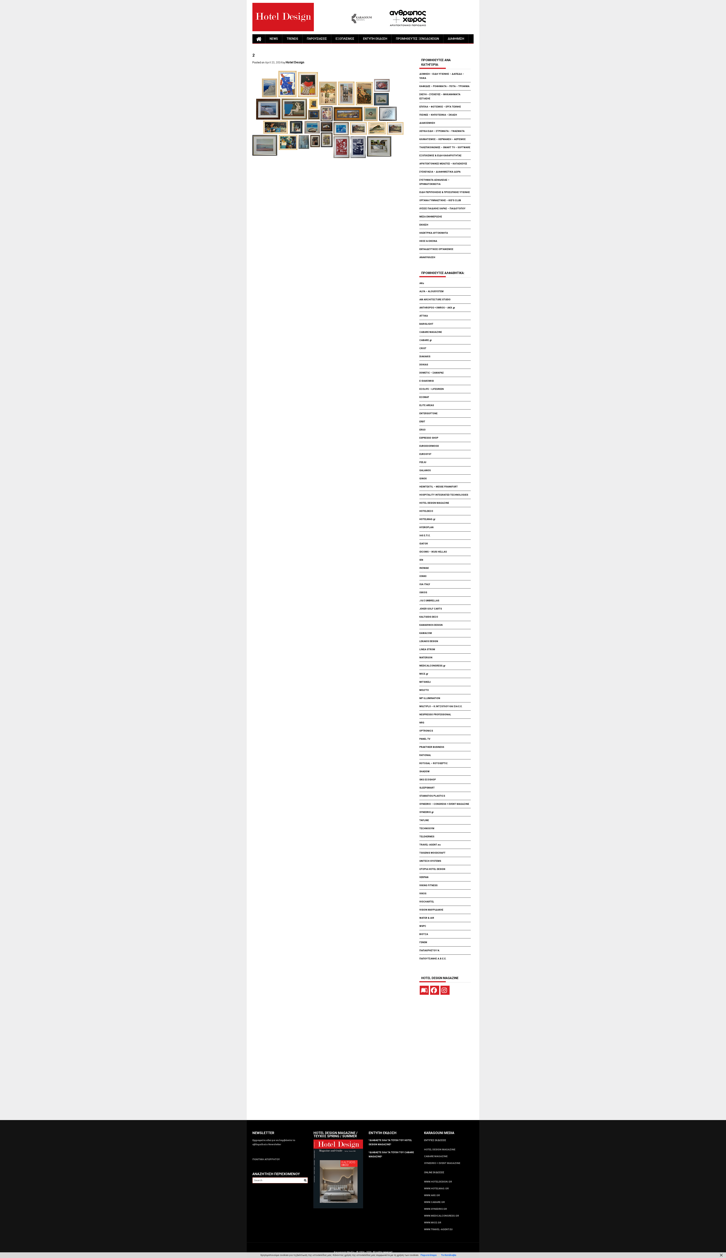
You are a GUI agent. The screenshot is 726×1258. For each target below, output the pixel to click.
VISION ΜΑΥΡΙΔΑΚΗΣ (431, 909)
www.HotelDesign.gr (438, 1181)
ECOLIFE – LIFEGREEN (431, 389)
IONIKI (423, 576)
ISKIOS (423, 592)
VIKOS (422, 893)
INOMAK (424, 568)
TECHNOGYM (426, 828)
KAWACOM (425, 633)
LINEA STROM (427, 649)
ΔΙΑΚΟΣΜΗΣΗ (427, 123)
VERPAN (423, 877)
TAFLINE (424, 820)
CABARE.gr (425, 340)
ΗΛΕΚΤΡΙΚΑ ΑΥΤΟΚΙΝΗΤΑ (433, 233)
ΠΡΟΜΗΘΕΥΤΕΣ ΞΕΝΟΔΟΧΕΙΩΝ (417, 38)
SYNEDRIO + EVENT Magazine (442, 1163)
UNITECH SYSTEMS (430, 861)
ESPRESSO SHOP (428, 438)
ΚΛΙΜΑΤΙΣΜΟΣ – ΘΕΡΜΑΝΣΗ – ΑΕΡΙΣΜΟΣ (442, 139)
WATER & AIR (426, 918)
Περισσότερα (428, 1255)
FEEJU (422, 462)
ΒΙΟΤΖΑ (424, 934)
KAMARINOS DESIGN (431, 625)
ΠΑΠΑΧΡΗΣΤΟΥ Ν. (430, 950)
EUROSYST (425, 454)
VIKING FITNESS (428, 885)
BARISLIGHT (426, 324)
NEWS (274, 38)
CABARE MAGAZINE (430, 332)
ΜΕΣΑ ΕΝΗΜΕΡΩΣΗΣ (430, 216)
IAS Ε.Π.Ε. (424, 535)
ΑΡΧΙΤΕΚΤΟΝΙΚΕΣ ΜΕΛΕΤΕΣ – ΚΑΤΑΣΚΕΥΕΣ (443, 163)
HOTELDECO (426, 511)
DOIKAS (423, 364)
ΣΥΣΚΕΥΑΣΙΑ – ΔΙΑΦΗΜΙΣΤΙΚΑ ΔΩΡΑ (440, 171)
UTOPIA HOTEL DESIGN (432, 869)
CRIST (423, 348)
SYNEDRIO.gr (426, 812)
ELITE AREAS (426, 405)
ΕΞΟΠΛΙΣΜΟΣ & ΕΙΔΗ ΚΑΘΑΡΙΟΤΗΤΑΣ (440, 155)
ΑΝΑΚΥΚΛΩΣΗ (427, 257)
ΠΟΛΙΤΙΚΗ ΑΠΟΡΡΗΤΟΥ (266, 1159)
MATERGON (425, 657)
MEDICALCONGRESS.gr (432, 665)
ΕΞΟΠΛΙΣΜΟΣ (345, 38)
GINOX (423, 478)
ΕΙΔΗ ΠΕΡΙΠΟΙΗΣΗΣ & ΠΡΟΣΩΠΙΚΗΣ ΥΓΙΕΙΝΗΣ (444, 192)
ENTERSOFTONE (428, 413)
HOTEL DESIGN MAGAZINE (434, 503)
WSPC (422, 926)
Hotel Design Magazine (439, 1149)
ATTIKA (423, 315)
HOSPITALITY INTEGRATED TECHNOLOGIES (443, 495)
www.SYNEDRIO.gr (435, 1208)
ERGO (422, 429)
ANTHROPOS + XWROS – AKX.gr (437, 307)
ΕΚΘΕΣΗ (423, 224)
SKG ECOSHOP (427, 779)
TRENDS (292, 38)
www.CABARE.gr (434, 1202)
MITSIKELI (425, 682)
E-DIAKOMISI (426, 381)
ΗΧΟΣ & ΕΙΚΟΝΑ (428, 241)
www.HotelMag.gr (436, 1188)
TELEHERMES (426, 836)
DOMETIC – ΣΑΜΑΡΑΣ (431, 372)
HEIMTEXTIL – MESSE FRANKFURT (438, 486)
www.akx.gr (432, 1195)
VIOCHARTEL (426, 901)
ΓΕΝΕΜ (423, 942)
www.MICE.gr (432, 1222)
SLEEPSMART (427, 787)
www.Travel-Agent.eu (438, 1229)
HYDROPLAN (426, 527)
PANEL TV (424, 739)
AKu (421, 283)
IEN (421, 560)
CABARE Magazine (436, 1156)
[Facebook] (434, 990)
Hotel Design (295, 62)
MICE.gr (423, 674)
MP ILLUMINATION (429, 698)
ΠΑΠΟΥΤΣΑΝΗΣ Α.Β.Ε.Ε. (432, 958)
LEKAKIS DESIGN (428, 641)
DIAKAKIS (424, 356)
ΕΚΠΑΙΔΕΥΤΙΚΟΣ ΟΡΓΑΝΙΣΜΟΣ (436, 249)
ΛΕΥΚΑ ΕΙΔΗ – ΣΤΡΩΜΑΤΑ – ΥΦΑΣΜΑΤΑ (442, 131)
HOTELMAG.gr (427, 519)
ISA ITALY (424, 584)
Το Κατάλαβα (448, 1255)
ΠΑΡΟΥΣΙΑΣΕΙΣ (317, 38)
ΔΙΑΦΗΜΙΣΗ (456, 38)
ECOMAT (424, 397)
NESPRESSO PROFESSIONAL (435, 714)
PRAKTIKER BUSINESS (431, 747)
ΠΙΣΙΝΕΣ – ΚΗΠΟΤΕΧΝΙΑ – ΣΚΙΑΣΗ (438, 115)
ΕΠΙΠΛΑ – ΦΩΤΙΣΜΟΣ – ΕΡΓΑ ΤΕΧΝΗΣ (440, 106)
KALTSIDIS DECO (428, 617)
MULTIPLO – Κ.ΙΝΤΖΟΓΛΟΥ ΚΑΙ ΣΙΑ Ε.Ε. (440, 706)
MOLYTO (424, 690)
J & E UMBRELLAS (429, 600)
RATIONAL (425, 755)
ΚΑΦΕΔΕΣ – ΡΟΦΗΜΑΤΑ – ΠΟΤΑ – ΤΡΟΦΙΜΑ (444, 86)
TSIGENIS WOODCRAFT (432, 853)
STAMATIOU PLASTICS (432, 796)
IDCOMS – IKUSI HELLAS (433, 551)
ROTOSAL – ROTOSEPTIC (433, 763)
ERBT (422, 421)
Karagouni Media (344, 1252)
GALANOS (425, 470)
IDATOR (423, 543)
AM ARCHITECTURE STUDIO (435, 299)
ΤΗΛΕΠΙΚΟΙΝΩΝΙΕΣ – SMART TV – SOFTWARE (444, 147)
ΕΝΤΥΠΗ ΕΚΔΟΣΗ (375, 38)
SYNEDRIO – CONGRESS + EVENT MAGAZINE (444, 804)
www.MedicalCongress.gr (441, 1215)
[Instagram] (445, 990)
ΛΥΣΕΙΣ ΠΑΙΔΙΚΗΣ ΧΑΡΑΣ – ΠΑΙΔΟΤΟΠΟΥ (442, 208)
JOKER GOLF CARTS (430, 608)
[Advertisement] (321, 182)
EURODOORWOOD (429, 446)
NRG (421, 722)
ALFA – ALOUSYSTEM (431, 291)
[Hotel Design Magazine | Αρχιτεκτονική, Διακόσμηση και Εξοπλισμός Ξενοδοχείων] (258, 38)
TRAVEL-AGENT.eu (430, 844)
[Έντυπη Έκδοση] (424, 990)
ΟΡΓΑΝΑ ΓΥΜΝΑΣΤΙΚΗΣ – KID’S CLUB (440, 200)
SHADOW (424, 771)
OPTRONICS (426, 730)
